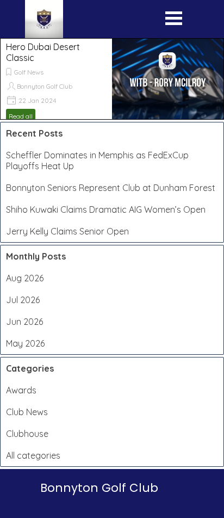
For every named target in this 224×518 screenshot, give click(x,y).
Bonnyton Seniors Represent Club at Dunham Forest (110, 187)
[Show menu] (173, 20)
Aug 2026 (24, 278)
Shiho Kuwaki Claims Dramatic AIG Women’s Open (106, 209)
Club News (27, 411)
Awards (21, 390)
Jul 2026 (23, 299)
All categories (33, 455)
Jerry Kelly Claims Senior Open (67, 231)
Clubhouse (27, 433)
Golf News (28, 72)
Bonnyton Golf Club (44, 86)
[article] (112, 79)
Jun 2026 (24, 321)
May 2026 (25, 343)
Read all (21, 116)
